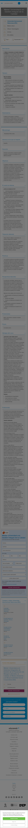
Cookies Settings (14, 825)
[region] (14, 819)
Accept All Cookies (14, 818)
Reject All (14, 821)
